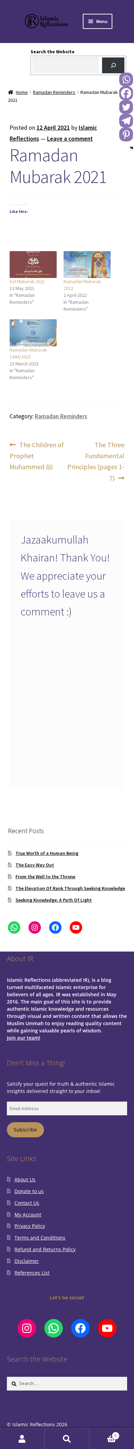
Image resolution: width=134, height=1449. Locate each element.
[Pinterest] (126, 134)
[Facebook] (126, 93)
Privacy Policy (29, 1226)
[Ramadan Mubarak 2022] (87, 264)
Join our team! (23, 1037)
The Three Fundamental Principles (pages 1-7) (95, 461)
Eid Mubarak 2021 (27, 281)
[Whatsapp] (126, 79)
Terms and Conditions (39, 1237)
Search (67, 1439)
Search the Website (53, 52)
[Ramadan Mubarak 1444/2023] (33, 332)
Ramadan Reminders (54, 92)
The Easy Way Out (34, 865)
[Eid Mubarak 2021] (33, 264)
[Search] (113, 65)
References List (31, 1272)
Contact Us (26, 1203)
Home (22, 92)
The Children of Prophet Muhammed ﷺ (37, 455)
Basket (102, 1433)
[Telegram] (126, 121)
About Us (24, 1179)
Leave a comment (70, 138)
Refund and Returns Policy (45, 1249)
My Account (27, 1214)
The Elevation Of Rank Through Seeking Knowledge (70, 888)
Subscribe (25, 1129)
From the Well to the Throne (45, 876)
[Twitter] (126, 107)
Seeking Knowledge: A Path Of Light (53, 900)
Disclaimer (26, 1261)
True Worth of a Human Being (46, 853)
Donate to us (29, 1191)
